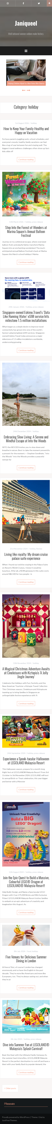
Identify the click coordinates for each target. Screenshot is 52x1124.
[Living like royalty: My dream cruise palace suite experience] (26, 511)
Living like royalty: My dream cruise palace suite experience (26, 556)
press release (37, 222)
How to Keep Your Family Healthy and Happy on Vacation (26, 130)
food (29, 951)
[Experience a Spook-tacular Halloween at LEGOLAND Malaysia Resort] (26, 731)
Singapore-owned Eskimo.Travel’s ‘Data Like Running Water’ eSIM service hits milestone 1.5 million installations (26, 316)
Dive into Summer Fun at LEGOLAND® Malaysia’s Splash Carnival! (26, 1046)
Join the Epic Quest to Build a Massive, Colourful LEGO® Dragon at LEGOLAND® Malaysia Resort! (26, 881)
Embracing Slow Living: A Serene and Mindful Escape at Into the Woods (26, 439)
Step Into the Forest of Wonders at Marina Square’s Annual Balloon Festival (26, 231)
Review (39, 549)
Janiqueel (26, 23)
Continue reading (26, 159)
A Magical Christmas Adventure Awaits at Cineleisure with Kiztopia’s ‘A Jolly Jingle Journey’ (26, 672)
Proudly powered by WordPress (16, 1117)
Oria (40, 1117)
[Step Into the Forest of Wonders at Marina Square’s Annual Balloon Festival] (26, 194)
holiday (34, 123)
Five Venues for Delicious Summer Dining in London (26, 958)
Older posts (11, 1088)
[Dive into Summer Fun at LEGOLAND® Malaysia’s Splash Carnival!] (26, 1016)
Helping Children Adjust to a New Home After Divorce (26, 83)
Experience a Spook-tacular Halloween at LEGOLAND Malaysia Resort (26, 760)
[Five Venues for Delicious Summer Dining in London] (26, 935)
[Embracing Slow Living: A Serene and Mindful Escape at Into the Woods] (26, 394)
